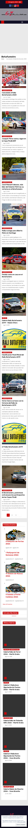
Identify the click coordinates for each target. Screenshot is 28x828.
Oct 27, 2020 (6, 97)
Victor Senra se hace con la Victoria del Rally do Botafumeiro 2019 (12, 403)
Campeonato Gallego (7, 90)
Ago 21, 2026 (8, 692)
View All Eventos (7, 604)
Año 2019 (4, 318)
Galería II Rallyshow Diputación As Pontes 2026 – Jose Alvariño (12, 756)
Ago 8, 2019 (6, 499)
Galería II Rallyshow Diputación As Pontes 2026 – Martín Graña (12, 687)
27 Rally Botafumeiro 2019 (12, 447)
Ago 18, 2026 (8, 760)
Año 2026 (6, 649)
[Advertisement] (14, 38)
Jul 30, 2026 (8, 793)
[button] (25, 22)
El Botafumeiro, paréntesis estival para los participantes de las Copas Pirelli (13, 495)
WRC (11, 718)
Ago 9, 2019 (6, 449)
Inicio (2, 59)
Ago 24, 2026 (8, 656)
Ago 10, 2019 (6, 407)
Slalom (11, 786)
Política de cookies (21, 822)
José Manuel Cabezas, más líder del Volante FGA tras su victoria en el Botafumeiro (13, 187)
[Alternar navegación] (22, 22)
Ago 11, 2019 (6, 143)
